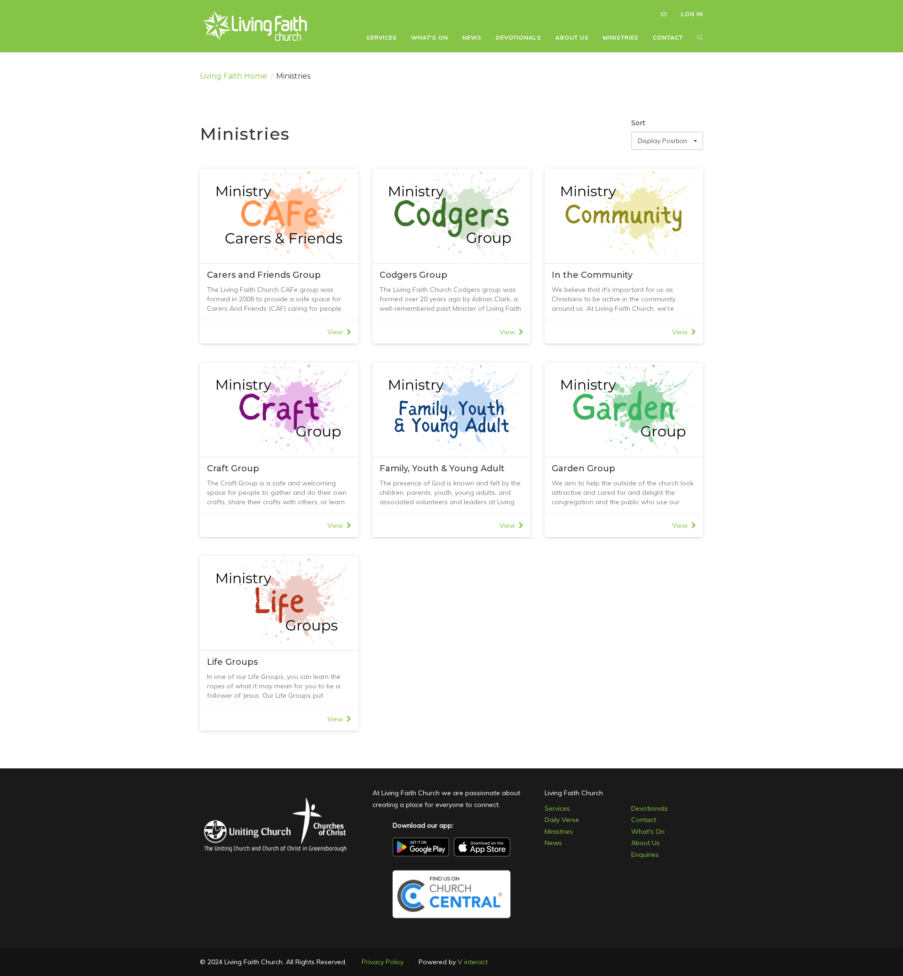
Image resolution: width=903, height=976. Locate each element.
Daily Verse (562, 819)
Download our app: (423, 825)
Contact (643, 819)
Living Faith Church (574, 793)
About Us (645, 843)
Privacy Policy (383, 962)
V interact (473, 962)
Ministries (559, 831)
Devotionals (649, 808)
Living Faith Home (233, 76)
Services (557, 808)
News (553, 843)
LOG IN (692, 13)
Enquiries (645, 854)
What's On (648, 831)
